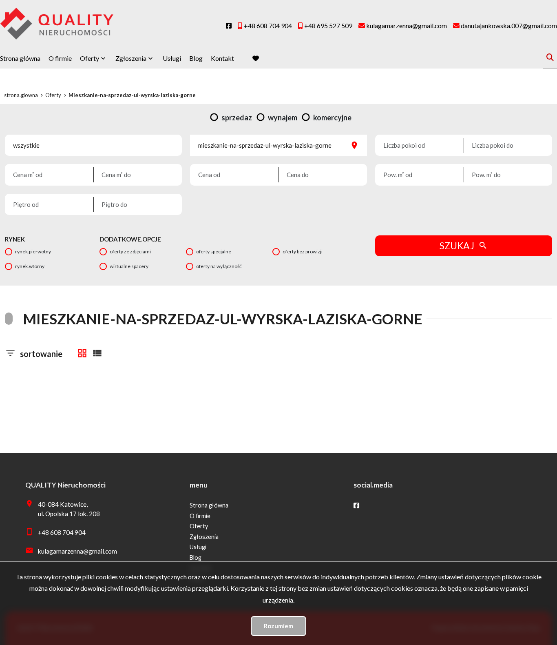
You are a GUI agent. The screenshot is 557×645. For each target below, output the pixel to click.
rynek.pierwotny (33, 251)
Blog (196, 58)
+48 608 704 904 (62, 532)
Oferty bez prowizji (303, 251)
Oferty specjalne (213, 251)
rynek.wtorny (29, 266)
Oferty (89, 58)
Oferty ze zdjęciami (130, 251)
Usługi (172, 58)
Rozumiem (278, 625)
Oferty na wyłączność (219, 266)
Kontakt (222, 58)
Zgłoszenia (204, 536)
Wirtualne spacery (129, 266)
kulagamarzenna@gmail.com (77, 551)
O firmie (60, 58)
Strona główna (20, 58)
